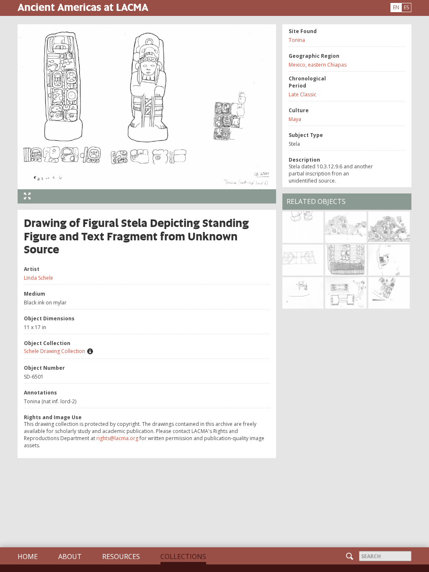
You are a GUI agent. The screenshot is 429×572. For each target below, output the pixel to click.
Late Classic (302, 94)
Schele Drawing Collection (54, 351)
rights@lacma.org (117, 438)
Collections (183, 556)
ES (406, 7)
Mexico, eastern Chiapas (317, 64)
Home (28, 556)
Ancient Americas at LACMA (83, 7)
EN (396, 7)
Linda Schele (38, 277)
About (70, 556)
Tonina (297, 40)
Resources (121, 556)
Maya (295, 119)
